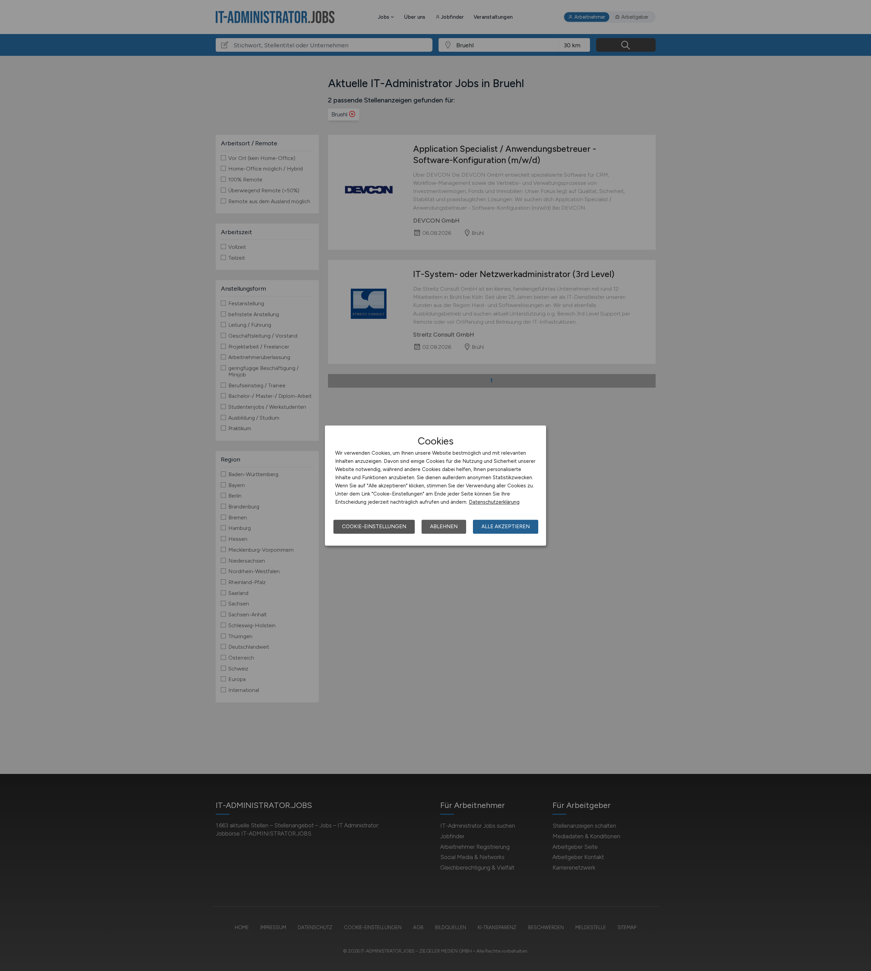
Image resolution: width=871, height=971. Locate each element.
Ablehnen (444, 526)
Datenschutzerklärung (494, 502)
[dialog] (435, 485)
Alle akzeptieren (505, 526)
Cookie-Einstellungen (374, 526)
